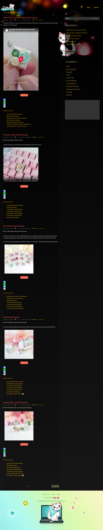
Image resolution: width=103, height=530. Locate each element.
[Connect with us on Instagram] (58, 497)
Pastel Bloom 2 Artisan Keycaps (15, 209)
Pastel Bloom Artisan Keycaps (14, 211)
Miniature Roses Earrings (13, 116)
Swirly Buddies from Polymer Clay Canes (17, 126)
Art (66, 66)
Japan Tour (68, 77)
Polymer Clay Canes (71, 86)
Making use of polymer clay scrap (15, 122)
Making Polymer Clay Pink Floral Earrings (17, 118)
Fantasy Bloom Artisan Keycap (14, 215)
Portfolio (53, 494)
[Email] (31, 106)
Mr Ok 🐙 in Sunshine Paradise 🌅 (15, 394)
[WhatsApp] (31, 102)
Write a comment (39, 20)
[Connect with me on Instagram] (54, 497)
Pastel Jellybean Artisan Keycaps (15, 205)
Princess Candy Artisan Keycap (14, 114)
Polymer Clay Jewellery (72, 89)
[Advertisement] (82, 110)
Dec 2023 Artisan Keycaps (13, 120)
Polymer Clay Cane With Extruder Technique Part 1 (19, 124)
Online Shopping (70, 83)
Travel (67, 95)
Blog (88, 7)
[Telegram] (31, 104)
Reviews (68, 92)
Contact (96, 7)
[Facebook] (31, 100)
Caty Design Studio (7, 7)
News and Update (70, 80)
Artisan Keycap (27, 20)
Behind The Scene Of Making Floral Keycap (20, 18)
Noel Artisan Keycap (12, 207)
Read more (24, 95)
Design (68, 72)
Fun (67, 75)
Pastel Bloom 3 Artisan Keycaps (15, 213)
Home (44, 494)
